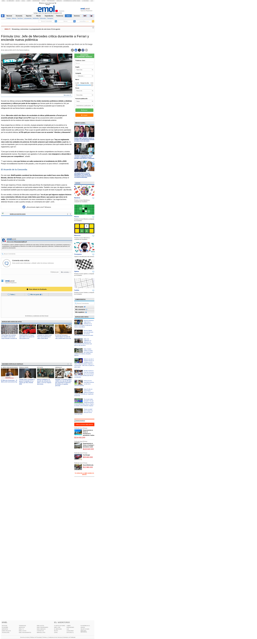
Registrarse (89, 10)
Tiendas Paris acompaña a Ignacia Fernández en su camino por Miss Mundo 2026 (27, 382)
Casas (78, 0)
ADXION (83, 627)
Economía (19, 16)
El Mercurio (10, 0)
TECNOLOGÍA (5, 632)
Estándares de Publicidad (69, 637)
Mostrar (48, 4)
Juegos (77, 183)
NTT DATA (40, 367)
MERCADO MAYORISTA (84, 631)
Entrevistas (43, 18)
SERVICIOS (22, 627)
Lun (92, 0)
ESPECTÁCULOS (6, 630)
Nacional (9, 16)
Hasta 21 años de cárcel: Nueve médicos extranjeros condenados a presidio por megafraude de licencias (84, 392)
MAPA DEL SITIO (41, 632)
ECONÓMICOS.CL (85, 625)
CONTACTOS (40, 630)
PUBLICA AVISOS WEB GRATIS (84, 424)
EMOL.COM (57, 627)
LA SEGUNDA (70, 630)
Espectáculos (49, 16)
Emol (3, 0)
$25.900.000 (88, 457)
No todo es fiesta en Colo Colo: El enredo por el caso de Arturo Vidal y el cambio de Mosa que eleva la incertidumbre (84, 374)
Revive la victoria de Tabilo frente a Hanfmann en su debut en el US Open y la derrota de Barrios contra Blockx (84, 323)
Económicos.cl (68, 0)
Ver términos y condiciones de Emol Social (36, 316)
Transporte (50, 18)
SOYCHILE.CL (70, 632)
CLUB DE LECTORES (59, 625)
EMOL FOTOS (22, 630)
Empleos (59, 0)
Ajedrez (76, 271)
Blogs (18, 0)
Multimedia (36, 18)
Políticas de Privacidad (35, 637)
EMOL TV (21, 629)
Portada (8, 18)
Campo (29, 0)
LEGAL (56, 632)
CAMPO (69, 625)
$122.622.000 (88, 449)
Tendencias (59, 16)
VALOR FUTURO (85, 629)
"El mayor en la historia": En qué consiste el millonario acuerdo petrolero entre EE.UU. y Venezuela (84, 157)
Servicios (77, 16)
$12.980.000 (88, 467)
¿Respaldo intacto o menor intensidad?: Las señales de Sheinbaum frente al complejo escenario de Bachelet (82, 175)
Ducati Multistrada (88, 465)
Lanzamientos (28, 18)
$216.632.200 (79, 437)
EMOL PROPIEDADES (42, 627)
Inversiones (36, 0)
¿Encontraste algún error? (38, 207)
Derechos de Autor (24, 637)
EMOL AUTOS (40, 625)
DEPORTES (5, 629)
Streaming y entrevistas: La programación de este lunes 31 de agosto (36, 29)
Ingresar (83, 10)
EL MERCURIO (58, 629)
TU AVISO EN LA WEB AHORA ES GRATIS (84, 473)
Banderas (77, 198)
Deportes (29, 16)
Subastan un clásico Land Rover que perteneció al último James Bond (44, 337)
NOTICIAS (4, 625)
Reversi (76, 216)
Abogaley (58, 367)
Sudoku (76, 290)
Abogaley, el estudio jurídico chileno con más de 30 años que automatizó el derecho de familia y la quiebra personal (63, 382)
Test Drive (20, 18)
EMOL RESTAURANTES (25, 632)
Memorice (77, 235)
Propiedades (51, 0)
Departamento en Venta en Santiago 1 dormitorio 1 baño (88, 445)
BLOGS (56, 630)
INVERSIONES (70, 627)
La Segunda (85, 0)
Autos (43, 0)
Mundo (38, 16)
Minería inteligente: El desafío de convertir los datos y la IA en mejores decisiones (44, 382)
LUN (68, 629)
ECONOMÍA (5, 627)
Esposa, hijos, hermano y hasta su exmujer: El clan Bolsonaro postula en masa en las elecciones (84, 139)
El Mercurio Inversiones (9, 367)
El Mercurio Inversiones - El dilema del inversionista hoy (9, 381)
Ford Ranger (86, 455)
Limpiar (85, 115)
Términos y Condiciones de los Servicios (52, 637)
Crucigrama (78, 254)
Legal (23, 0)
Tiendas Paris (23, 367)
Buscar (85, 110)
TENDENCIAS (22, 625)
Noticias (14, 18)
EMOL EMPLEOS (41, 629)
